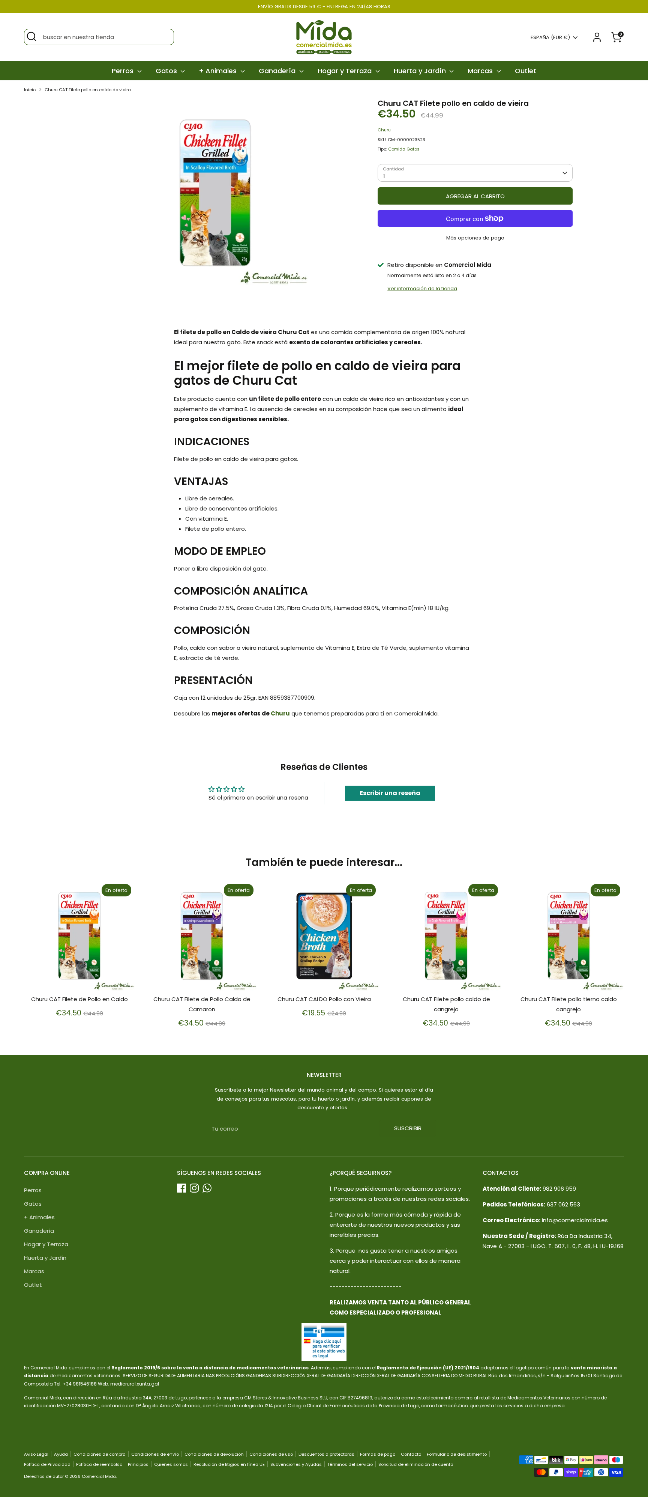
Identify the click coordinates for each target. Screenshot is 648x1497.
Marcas (481, 70)
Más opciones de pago (475, 237)
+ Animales (218, 70)
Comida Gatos (404, 149)
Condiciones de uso (271, 1454)
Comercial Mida (99, 1476)
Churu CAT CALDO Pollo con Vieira (324, 999)
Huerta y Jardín (421, 70)
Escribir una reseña (390, 793)
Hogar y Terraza (346, 70)
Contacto (411, 1454)
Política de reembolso (99, 1464)
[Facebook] (181, 1188)
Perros (123, 70)
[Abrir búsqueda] (31, 36)
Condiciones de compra (100, 1454)
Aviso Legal (36, 1454)
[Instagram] (194, 1188)
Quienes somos (171, 1464)
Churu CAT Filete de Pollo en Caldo (79, 999)
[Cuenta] (597, 37)
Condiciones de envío (155, 1454)
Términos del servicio (350, 1464)
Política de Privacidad (47, 1464)
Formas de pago (377, 1454)
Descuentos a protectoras (326, 1454)
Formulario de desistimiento (457, 1454)
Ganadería (278, 70)
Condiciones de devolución (214, 1454)
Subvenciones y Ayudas (296, 1464)
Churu (384, 130)
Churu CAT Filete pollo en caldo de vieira (88, 90)
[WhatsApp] (207, 1188)
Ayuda (61, 1454)
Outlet (525, 70)
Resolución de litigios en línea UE (229, 1464)
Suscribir (408, 1128)
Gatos (167, 70)
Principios (138, 1464)
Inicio (30, 90)
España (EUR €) (550, 37)
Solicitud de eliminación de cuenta (415, 1464)
